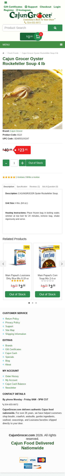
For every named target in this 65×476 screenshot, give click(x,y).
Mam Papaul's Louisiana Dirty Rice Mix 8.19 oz (17, 277)
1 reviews (20, 177)
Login (57, 6)
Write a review (33, 177)
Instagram (24, 10)
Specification (22, 187)
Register (9, 10)
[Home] (3, 53)
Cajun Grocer (16, 131)
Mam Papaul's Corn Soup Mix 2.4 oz (47, 277)
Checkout (45, 6)
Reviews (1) (35, 187)
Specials (9, 357)
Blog (7, 360)
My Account (11, 380)
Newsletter (10, 387)
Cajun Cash (11, 353)
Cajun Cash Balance (15, 384)
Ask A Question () (50, 187)
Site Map (9, 330)
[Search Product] (55, 28)
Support (9, 326)
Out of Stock (36, 162)
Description (9, 187)
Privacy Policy (12, 322)
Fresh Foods (13, 53)
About (8, 364)
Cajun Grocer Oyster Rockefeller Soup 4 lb (40, 53)
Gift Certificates (13, 6)
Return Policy (12, 318)
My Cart (37, 36)
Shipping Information (15, 334)
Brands (8, 345)
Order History (12, 376)
